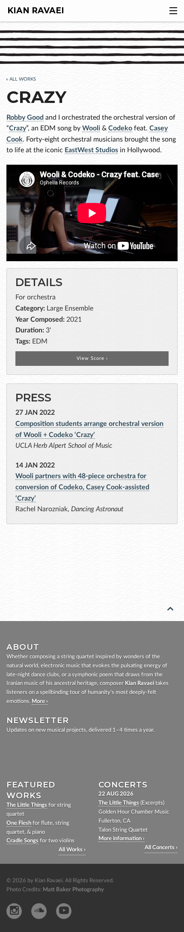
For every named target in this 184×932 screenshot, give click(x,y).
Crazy (17, 128)
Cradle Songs (22, 841)
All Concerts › (161, 848)
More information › (121, 839)
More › (40, 701)
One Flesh (18, 823)
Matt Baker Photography (73, 890)
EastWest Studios (91, 150)
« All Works (21, 79)
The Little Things (26, 805)
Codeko (120, 128)
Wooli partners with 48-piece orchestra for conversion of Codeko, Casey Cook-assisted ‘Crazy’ (82, 487)
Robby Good (25, 117)
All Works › (72, 850)
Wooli (91, 128)
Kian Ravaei (35, 10)
